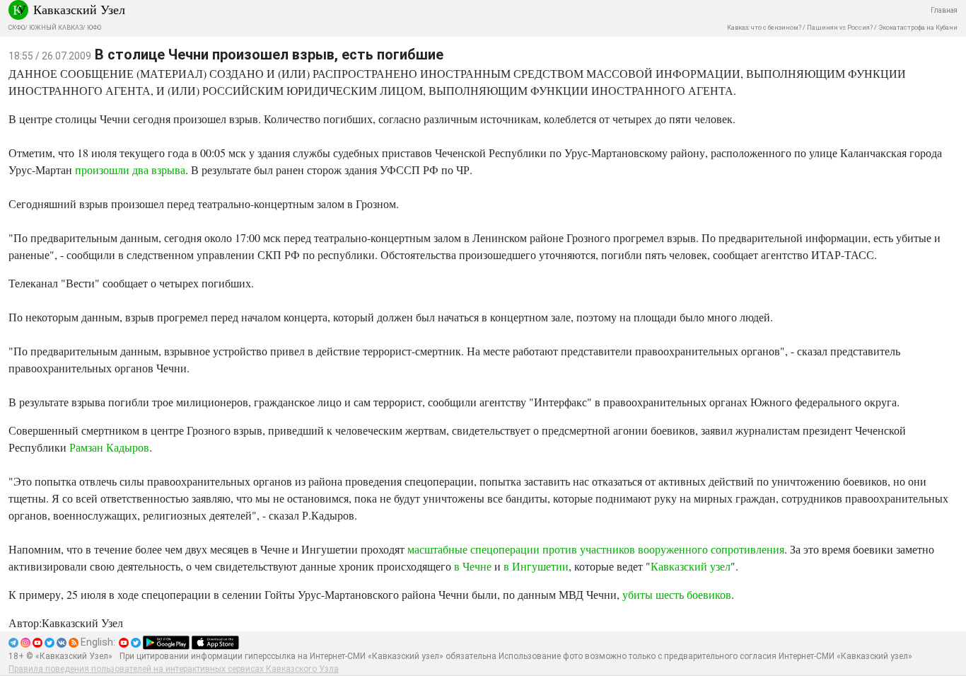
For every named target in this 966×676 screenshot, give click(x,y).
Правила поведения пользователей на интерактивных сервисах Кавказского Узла (173, 669)
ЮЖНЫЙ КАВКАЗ (56, 27)
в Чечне (472, 565)
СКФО (16, 27)
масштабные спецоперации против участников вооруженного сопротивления (595, 549)
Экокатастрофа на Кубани (918, 27)
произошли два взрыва (130, 169)
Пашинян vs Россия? (840, 27)
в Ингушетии (536, 565)
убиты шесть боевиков (676, 594)
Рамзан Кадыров (109, 447)
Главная (944, 10)
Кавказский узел (691, 565)
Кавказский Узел (79, 9)
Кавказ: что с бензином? (764, 27)
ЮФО (94, 27)
